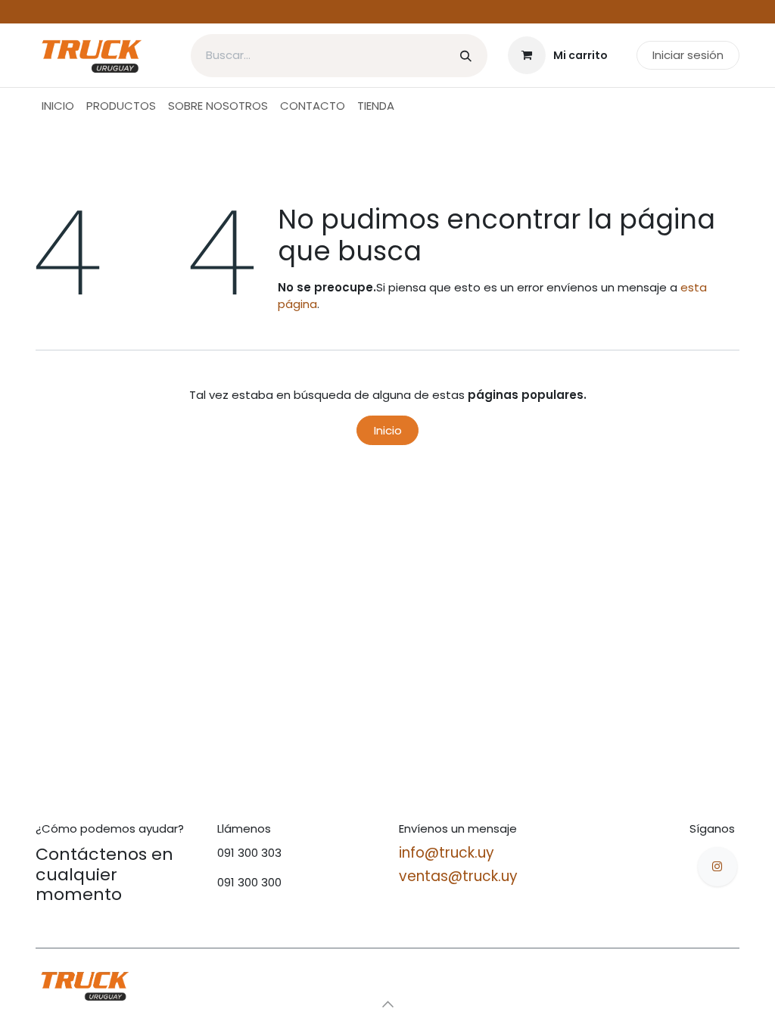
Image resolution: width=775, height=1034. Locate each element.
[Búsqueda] (465, 55)
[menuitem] (58, 106)
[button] (387, 1004)
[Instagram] (717, 866)
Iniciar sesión (688, 55)
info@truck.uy (446, 852)
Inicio (388, 430)
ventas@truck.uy (458, 876)
